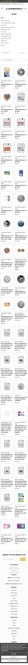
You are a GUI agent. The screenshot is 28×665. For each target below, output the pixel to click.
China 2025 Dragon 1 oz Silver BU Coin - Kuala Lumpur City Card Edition (7, 319)
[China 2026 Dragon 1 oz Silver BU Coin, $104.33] (21, 198)
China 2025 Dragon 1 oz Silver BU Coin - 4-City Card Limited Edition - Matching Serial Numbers (21, 429)
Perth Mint (3, 32)
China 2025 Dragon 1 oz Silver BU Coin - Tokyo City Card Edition (7, 540)
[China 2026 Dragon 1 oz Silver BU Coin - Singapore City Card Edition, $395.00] (21, 173)
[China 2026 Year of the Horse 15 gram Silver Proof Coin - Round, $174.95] (7, 250)
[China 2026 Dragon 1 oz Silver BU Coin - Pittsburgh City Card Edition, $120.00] (7, 72)
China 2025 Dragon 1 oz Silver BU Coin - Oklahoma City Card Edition (21, 512)
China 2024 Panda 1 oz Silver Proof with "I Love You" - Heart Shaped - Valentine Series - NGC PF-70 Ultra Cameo (6, 428)
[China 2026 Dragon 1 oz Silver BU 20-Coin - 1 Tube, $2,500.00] (7, 198)
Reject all (14, 657)
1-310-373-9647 (7, 4)
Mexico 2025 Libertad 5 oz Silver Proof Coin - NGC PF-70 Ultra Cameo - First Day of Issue (21, 373)
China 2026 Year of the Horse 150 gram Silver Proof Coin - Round (21, 237)
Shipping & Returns (14, 603)
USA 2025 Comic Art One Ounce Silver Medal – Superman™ (21, 399)
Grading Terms (14, 606)
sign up (22, 4)
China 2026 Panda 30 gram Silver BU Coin (20, 292)
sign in (18, 4)
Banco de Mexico (5, 20)
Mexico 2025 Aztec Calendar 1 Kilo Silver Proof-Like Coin (21, 316)
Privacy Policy (14, 601)
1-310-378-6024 (15, 580)
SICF (14, 638)
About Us (14, 590)
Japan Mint (3, 25)
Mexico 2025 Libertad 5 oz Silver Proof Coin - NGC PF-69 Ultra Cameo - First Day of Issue (21, 484)
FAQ (14, 598)
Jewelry (3, 45)
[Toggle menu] (2, 8)
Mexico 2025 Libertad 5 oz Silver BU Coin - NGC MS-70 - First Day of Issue (7, 400)
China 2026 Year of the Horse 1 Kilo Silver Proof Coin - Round (7, 237)
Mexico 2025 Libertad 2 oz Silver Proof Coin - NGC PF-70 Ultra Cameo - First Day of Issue (7, 373)
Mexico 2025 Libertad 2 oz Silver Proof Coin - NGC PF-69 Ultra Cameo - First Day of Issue (7, 484)
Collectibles (14, 630)
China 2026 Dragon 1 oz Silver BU (7, 85)
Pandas (14, 620)
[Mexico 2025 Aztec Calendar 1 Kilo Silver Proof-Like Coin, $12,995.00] (21, 304)
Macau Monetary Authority (8, 27)
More (14, 636)
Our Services (14, 593)
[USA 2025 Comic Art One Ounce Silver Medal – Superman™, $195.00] (21, 386)
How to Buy (14, 614)
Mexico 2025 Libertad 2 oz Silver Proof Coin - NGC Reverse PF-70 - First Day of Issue (7, 346)
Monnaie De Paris (5, 29)
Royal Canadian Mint (6, 34)
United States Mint (6, 38)
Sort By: (3, 60)
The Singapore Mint (6, 36)
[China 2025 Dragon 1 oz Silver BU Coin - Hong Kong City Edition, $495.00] (21, 526)
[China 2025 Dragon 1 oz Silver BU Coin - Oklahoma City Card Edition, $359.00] (21, 497)
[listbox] (11, 60)
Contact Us (14, 595)
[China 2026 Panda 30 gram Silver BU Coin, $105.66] (21, 279)
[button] (14, 53)
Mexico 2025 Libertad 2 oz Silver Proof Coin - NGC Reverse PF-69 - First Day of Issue (7, 457)
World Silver (4, 40)
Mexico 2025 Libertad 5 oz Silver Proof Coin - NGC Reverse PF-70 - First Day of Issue (21, 346)
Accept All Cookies (14, 660)
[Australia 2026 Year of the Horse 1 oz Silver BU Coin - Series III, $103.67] (7, 279)
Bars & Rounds (5, 43)
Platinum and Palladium (14, 628)
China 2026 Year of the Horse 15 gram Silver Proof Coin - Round (7, 264)
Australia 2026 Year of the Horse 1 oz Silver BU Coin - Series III (7, 291)
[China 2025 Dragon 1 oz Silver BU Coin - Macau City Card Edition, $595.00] (7, 173)
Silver (14, 625)
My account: (14, 4)
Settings (14, 654)
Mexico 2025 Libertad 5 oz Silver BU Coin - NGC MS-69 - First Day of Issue (7, 510)
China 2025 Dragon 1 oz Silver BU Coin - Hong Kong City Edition (21, 540)
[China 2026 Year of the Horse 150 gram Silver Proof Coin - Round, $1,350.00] (21, 223)
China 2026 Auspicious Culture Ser (20, 85)
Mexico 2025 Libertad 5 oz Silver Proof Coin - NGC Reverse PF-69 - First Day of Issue (21, 457)
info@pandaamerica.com (16, 583)
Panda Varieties (14, 611)
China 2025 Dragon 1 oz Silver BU (21, 110)
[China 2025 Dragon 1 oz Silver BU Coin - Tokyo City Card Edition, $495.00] (7, 526)
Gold (14, 623)
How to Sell (14, 609)
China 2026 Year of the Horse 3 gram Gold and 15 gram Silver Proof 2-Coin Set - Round (21, 264)
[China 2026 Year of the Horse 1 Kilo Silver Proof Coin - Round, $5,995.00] (7, 223)
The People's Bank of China (8, 23)
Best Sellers (14, 633)
